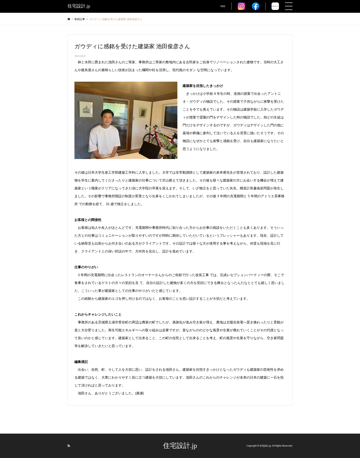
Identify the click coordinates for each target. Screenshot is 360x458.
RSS (69, 445)
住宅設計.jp (180, 445)
